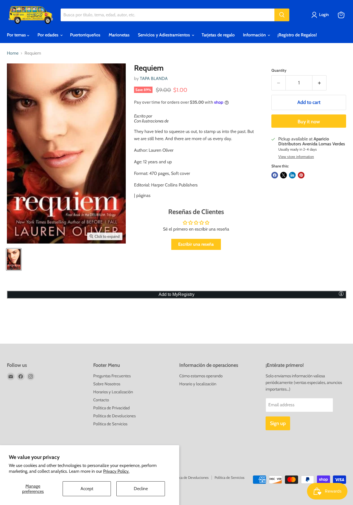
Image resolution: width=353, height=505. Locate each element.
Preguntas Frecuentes (112, 375)
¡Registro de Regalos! (297, 35)
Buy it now (309, 122)
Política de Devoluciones (114, 415)
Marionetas (119, 35)
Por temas (17, 35)
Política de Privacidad (111, 407)
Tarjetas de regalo (218, 35)
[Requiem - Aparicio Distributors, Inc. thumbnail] (13, 259)
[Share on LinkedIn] (292, 175)
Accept (87, 488)
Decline (141, 488)
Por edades (49, 35)
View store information (296, 157)
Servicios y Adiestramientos (164, 35)
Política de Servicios (110, 423)
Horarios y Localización (113, 391)
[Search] (281, 15)
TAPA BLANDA (154, 78)
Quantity (279, 70)
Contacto (101, 399)
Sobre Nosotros (106, 383)
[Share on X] (283, 175)
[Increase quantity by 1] (319, 82)
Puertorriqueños (85, 35)
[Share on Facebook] (274, 175)
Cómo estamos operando (201, 375)
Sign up (278, 423)
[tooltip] (341, 293)
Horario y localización (197, 383)
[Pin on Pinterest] (301, 175)
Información (255, 35)
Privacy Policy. (116, 471)
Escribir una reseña (196, 244)
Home (12, 53)
